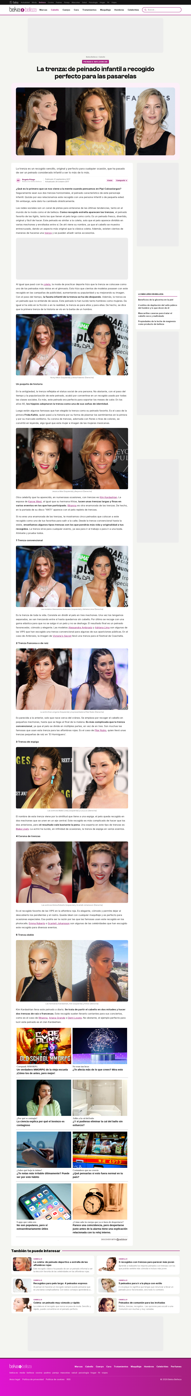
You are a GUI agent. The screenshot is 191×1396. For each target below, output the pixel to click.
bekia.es (14, 1372)
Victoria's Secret (62, 635)
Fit (108, 2)
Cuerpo (66, 10)
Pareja (66, 2)
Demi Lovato (75, 1017)
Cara (76, 10)
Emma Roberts (37, 923)
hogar (93, 1372)
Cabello (55, 10)
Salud (84, 2)
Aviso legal (15, 1379)
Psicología (93, 2)
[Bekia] (14, 2)
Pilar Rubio (100, 730)
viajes (105, 1372)
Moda (34, 2)
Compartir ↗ (121, 180)
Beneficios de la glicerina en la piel (155, 300)
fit (99, 1372)
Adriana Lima (102, 627)
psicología (84, 1372)
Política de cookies (55, 1379)
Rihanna (72, 505)
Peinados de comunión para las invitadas (142, 1302)
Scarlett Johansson (59, 923)
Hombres (119, 10)
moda (22, 1372)
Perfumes (176, 1366)
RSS (68, 1379)
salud (74, 1372)
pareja (55, 1372)
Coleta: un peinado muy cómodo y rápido (56, 1302)
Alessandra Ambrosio (80, 627)
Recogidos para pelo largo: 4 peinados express (60, 1283)
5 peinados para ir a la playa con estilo (140, 1283)
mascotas (65, 1372)
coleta (46, 284)
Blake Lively (22, 829)
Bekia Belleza (91, 57)
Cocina (51, 2)
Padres (59, 2)
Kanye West (35, 501)
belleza (30, 1372)
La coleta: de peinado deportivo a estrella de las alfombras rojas (60, 1263)
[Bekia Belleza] (23, 10)
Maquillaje (105, 10)
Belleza (42, 2)
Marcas (43, 10)
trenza (48, 233)
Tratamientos (89, 10)
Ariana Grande (57, 1017)
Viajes (114, 2)
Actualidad (25, 2)
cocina (39, 1372)
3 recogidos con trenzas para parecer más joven (146, 1262)
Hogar (102, 2)
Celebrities (133, 10)
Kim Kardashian (108, 497)
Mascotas (76, 2)
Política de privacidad (33, 1379)
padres (47, 1372)
